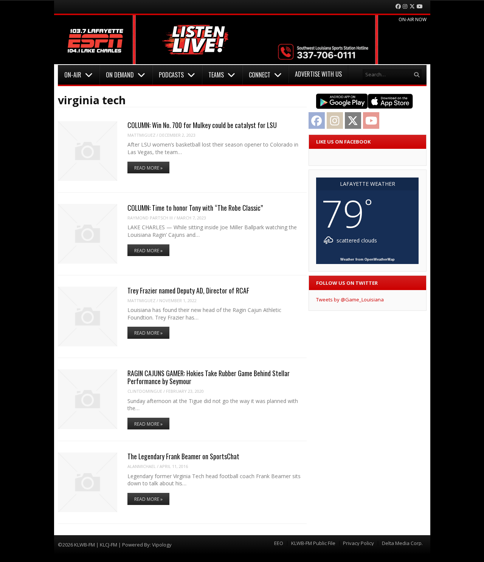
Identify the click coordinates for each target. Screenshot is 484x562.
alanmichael (141, 466)
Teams (216, 74)
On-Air (72, 74)
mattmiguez (141, 135)
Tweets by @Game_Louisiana (350, 299)
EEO (278, 543)
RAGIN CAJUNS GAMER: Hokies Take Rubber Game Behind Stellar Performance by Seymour (208, 377)
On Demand (120, 74)
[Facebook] (398, 6)
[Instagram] (405, 6)
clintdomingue (144, 391)
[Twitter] (412, 6)
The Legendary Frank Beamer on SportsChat (183, 456)
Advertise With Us (318, 74)
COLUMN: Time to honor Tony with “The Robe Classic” (195, 208)
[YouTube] (420, 6)
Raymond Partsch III (150, 218)
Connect (259, 74)
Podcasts (171, 74)
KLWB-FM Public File (313, 543)
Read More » (148, 168)
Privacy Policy (358, 543)
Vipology (162, 544)
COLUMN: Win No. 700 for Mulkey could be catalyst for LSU (202, 125)
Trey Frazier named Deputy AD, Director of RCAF (188, 290)
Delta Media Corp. (402, 543)
